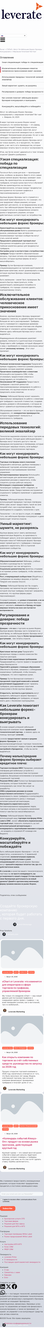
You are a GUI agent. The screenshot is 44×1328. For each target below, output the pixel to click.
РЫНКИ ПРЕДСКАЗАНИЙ (28, 1126)
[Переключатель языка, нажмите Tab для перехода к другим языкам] (13, 35)
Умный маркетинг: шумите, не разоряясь (19, 86)
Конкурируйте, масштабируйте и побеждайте (21, 106)
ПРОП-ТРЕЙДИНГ (20, 1048)
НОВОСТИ (23, 972)
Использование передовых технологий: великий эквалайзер (22, 78)
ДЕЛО (16, 972)
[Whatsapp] (2, 1292)
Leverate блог (7, 972)
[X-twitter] (8, 1286)
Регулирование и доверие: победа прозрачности (22, 92)
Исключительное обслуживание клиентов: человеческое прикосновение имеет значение (21, 69)
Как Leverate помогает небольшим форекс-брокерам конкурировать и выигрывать (20, 99)
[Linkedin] (2, 1286)
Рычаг (2, 49)
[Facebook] (14, 1286)
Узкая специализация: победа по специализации (22, 62)
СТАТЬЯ (9, 49)
